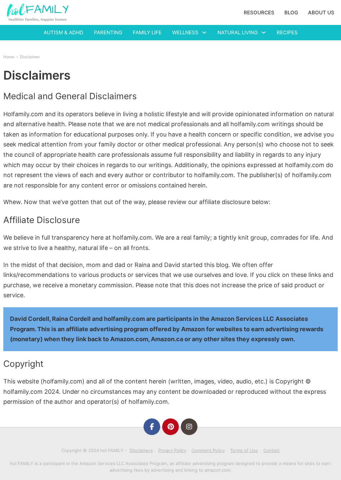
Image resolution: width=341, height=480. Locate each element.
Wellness (185, 32)
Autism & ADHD (63, 32)
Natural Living (237, 32)
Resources (259, 12)
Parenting (108, 32)
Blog (291, 12)
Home (8, 56)
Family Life (147, 32)
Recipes (287, 32)
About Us (321, 12)
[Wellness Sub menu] (204, 32)
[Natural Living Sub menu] (263, 32)
